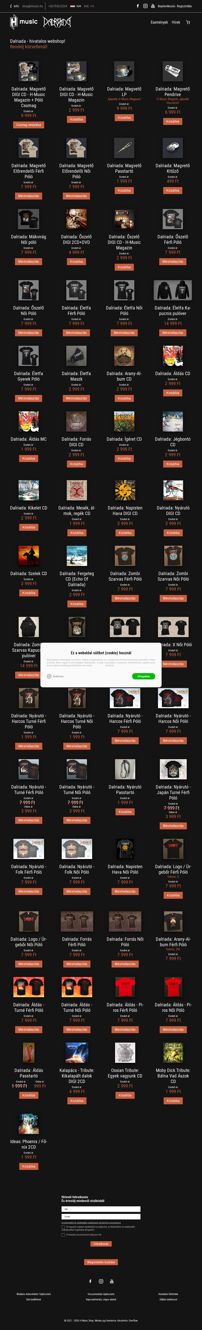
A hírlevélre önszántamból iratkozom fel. (84, 1234)
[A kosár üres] (188, 22)
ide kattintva (98, 665)
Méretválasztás (28, 196)
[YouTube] (152, 5)
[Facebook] (137, 5)
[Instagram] (145, 5)
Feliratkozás (101, 1244)
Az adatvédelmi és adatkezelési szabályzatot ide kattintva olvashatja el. (91, 1222)
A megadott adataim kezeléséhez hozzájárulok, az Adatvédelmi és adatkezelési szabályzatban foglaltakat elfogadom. (98, 1228)
